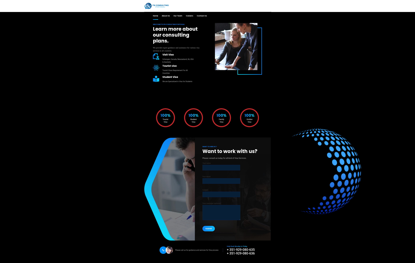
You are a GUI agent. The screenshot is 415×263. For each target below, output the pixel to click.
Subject (205, 190)
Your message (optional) (211, 203)
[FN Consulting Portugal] (156, 6)
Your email (206, 177)
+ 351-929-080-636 (241, 253)
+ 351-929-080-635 (241, 250)
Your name (206, 163)
